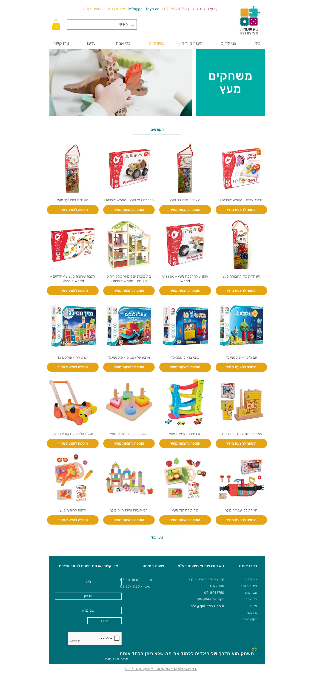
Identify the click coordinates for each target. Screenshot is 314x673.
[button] (56, 24)
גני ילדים (251, 579)
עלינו (253, 606)
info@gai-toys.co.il (145, 9)
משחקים (251, 593)
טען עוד (157, 537)
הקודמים (157, 129)
